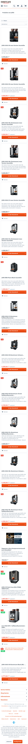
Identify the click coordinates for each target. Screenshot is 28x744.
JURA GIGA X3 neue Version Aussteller (13, 200)
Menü (5, 6)
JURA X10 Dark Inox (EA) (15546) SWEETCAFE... (11, 588)
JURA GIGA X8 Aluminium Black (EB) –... (14, 664)
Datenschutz (13, 719)
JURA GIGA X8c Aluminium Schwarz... (13, 471)
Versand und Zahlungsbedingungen (13, 716)
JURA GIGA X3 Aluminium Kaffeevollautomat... (9, 317)
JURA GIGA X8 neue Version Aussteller (13, 45)
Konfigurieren (17, 741)
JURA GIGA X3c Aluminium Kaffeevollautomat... (10, 433)
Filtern (5, 20)
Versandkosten (4, 706)
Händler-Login (22, 711)
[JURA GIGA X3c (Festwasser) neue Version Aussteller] (14, 229)
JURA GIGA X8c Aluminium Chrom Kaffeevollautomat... (12, 510)
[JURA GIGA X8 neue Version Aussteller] (14, 35)
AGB (19, 719)
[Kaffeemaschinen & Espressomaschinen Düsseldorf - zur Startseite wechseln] (6, 2)
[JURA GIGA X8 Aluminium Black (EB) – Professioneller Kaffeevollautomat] (14, 654)
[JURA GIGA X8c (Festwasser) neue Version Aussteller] (14, 113)
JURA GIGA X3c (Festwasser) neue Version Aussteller (12, 239)
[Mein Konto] (21, 5)
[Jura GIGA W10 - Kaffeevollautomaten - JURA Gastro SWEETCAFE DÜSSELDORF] (14, 616)
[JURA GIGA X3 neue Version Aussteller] (14, 190)
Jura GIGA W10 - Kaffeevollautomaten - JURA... (14, 626)
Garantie (15, 711)
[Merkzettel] (17, 5)
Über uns (11, 713)
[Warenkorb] (25, 5)
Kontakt (16, 713)
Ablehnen (9, 741)
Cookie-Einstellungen (6, 711)
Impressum (24, 719)
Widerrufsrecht (4, 719)
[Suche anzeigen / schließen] (14, 5)
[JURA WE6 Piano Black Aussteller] (14, 267)
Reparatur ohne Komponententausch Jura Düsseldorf (13, 549)
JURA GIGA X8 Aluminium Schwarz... (13, 355)
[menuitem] (4, 5)
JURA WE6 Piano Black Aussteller (12, 278)
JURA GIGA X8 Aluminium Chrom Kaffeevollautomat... (12, 394)
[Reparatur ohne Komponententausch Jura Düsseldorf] (14, 538)
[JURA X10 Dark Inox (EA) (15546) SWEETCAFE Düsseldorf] (14, 577)
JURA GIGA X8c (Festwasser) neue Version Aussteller (12, 123)
